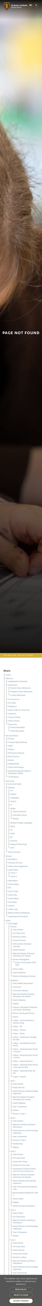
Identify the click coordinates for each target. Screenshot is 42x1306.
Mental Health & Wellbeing (19, 913)
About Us (9, 678)
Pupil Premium (13, 756)
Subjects (11, 787)
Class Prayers (18, 929)
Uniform (11, 906)
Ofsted (11, 749)
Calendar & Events (15, 863)
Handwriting (18, 1144)
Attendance (12, 859)
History (13, 801)
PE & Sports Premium (16, 753)
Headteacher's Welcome (17, 681)
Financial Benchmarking (17, 742)
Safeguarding (13, 764)
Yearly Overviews (19, 811)
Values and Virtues (20, 1161)
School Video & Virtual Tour (19, 710)
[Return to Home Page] (19, 6)
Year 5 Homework (20, 1273)
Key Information (12, 736)
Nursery (13, 926)
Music (12, 826)
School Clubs (13, 891)
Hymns (15, 1017)
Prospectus (12, 706)
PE (11, 830)
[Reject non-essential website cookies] (21, 1295)
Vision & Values (14, 717)
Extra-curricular (14, 852)
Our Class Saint (19, 933)
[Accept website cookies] (21, 1301)
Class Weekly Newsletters (23, 983)
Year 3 (12, 1151)
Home (8, 675)
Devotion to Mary (19, 937)
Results (11, 760)
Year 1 (12, 1081)
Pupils (8, 920)
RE (11, 837)
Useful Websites (19, 973)
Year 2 (12, 1118)
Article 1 (13, 873)
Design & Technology (18, 844)
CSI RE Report (13, 777)
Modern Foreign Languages (21, 823)
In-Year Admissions (17, 695)
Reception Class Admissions (21, 691)
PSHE (12, 833)
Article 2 (13, 876)
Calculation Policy (20, 815)
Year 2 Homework (20, 1136)
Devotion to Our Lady (21, 1165)
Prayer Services (18, 1087)
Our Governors (13, 699)
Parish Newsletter (17, 731)
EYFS (12, 848)
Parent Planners (19, 950)
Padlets (16, 1004)
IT (11, 805)
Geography (14, 798)
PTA (9, 888)
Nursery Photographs (21, 959)
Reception (14, 980)
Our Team (12, 703)
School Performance (16, 767)
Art (11, 790)
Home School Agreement (18, 866)
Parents (16, 819)
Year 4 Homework (20, 1232)
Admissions (12, 685)
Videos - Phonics (19, 1030)
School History (13, 721)
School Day (12, 895)
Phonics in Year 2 (19, 1140)
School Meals (13, 898)
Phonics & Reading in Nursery (24, 976)
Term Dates (12, 902)
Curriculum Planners (20, 990)
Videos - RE (17, 1026)
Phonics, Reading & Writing (23, 1013)
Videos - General (19, 1077)
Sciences (13, 841)
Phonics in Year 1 (19, 1114)
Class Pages (13, 923)
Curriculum (10, 781)
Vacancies (12, 714)
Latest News (13, 870)
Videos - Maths (19, 1033)
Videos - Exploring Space (23, 1061)
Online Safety (13, 884)
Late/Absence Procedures (18, 916)
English (13, 794)
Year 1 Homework (19, 1107)
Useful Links (13, 909)
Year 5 (12, 1240)
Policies (11, 739)
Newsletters (13, 881)
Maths (12, 808)
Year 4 (13, 1210)
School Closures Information (24, 1206)
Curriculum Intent (14, 784)
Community (12, 724)
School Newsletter (17, 727)
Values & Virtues (19, 940)
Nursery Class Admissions (20, 688)
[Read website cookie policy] (21, 1289)
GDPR (10, 746)
